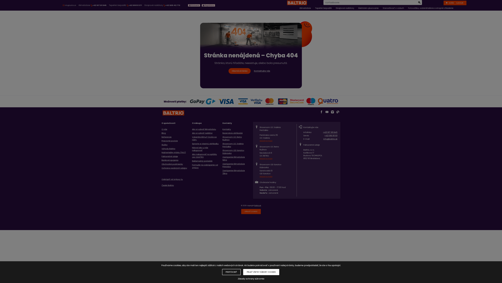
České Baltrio (168, 185)
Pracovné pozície (170, 141)
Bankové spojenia (170, 160)
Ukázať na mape (266, 141)
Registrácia (209, 5)
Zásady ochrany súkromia (251, 278)
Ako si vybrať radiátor (202, 133)
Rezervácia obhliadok (233, 133)
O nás (164, 129)
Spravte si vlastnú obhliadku (205, 143)
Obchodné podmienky (172, 164)
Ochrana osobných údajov (174, 168)
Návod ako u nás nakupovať (200, 149)
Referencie (167, 137)
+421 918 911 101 (330, 135)
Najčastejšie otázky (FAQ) (174, 152)
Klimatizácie (92, 5)
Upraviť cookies (251, 211)
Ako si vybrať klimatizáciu (204, 129)
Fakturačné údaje (170, 156)
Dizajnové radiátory (162, 5)
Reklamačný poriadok (202, 161)
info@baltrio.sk (330, 139)
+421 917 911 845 (330, 132)
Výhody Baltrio (168, 148)
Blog (164, 133)
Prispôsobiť (231, 272)
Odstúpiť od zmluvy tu (172, 179)
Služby (164, 144)
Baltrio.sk (257, 206)
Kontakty (227, 129)
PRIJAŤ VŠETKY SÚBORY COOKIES (261, 272)
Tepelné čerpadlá (125, 5)
